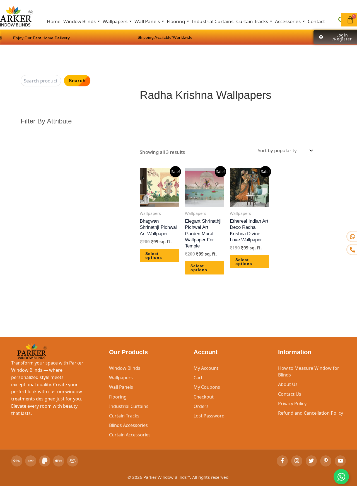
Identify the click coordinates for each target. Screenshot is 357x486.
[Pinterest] (325, 460)
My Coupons (207, 387)
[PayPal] (44, 460)
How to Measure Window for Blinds (308, 371)
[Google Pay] (16, 460)
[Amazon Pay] (72, 460)
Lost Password (209, 416)
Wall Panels (121, 387)
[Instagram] (296, 460)
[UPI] (30, 460)
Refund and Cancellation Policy (310, 413)
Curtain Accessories (130, 435)
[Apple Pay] (58, 460)
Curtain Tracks (124, 416)
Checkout (204, 397)
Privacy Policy (292, 403)
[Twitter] (311, 460)
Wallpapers (121, 378)
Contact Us (289, 394)
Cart (198, 378)
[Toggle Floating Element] (341, 476)
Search (77, 80)
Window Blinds (124, 368)
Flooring (118, 397)
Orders (201, 406)
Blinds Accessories (128, 425)
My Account (206, 368)
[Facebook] (282, 460)
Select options (153, 255)
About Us (288, 384)
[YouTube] (340, 460)
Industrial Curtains (128, 406)
